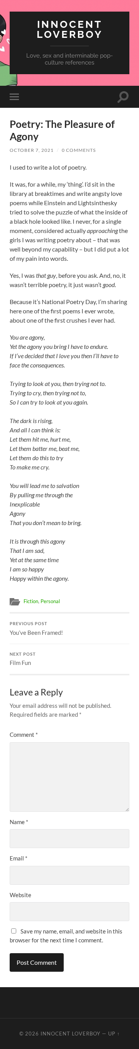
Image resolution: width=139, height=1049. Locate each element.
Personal (50, 601)
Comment (24, 734)
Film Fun (23, 659)
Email (18, 858)
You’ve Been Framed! (36, 628)
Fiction (31, 601)
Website (20, 894)
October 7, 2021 (32, 150)
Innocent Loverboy (70, 29)
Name (19, 821)
